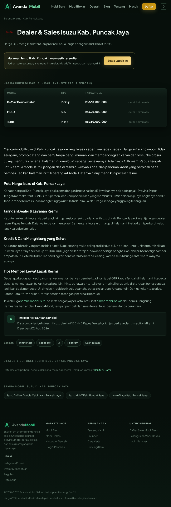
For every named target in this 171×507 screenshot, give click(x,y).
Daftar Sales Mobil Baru (143, 430)
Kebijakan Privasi (14, 463)
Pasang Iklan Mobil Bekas (145, 436)
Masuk (133, 6)
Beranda (9, 18)
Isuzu (18, 18)
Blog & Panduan (55, 447)
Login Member (138, 441)
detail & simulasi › (138, 102)
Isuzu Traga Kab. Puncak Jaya (130, 395)
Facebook (45, 342)
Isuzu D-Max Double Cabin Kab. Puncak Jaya (34, 395)
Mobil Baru (58, 6)
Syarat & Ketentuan (15, 468)
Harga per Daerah (56, 441)
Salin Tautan (92, 342)
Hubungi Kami (96, 447)
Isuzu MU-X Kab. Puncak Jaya (86, 395)
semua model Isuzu (33, 301)
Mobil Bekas (77, 6)
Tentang (119, 6)
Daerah (94, 6)
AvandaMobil (47, 317)
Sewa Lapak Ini (117, 60)
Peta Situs (10, 479)
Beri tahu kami (102, 369)
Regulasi (9, 474)
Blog (107, 6)
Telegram (72, 342)
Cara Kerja (94, 441)
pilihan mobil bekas (109, 301)
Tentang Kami (96, 430)
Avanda (26, 6)
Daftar (149, 6)
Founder (93, 436)
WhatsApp (25, 342)
